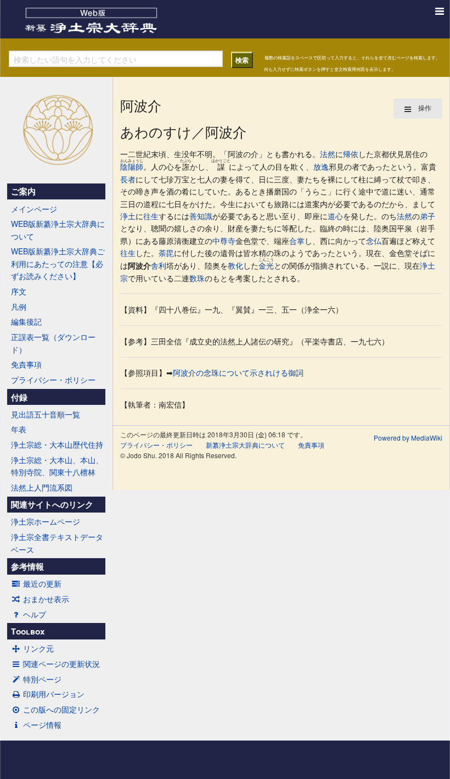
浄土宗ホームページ (45, 521)
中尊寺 (223, 240)
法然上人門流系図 (41, 487)
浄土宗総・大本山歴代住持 (57, 444)
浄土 (128, 215)
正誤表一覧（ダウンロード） (53, 342)
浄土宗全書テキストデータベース (57, 542)
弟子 (427, 215)
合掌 (297, 240)
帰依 (350, 153)
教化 (235, 265)
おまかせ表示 (46, 598)
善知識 (200, 215)
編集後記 (26, 321)
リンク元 (38, 648)
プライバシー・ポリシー (53, 379)
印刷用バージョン (54, 693)
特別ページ (42, 679)
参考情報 (27, 566)
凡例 (18, 306)
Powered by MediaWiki (408, 437)
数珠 (197, 277)
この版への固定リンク (61, 709)
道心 (335, 215)
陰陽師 (131, 166)
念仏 (373, 240)
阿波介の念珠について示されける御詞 (238, 372)
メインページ (34, 208)
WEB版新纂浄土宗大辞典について (58, 229)
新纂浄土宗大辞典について (245, 444)
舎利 (158, 265)
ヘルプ (34, 614)
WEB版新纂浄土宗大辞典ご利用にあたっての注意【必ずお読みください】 (58, 263)
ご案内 (23, 191)
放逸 (321, 166)
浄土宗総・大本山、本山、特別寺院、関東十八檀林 (57, 465)
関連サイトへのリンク (52, 504)
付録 (19, 397)
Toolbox (27, 631)
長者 (128, 179)
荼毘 (166, 252)
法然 (327, 153)
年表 (18, 429)
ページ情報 (42, 724)
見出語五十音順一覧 (45, 414)
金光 (266, 265)
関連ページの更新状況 (61, 663)
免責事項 (26, 364)
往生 (151, 215)
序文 (18, 291)
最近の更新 (42, 583)
